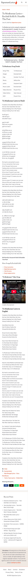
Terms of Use (18, 572)
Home (3, 9)
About (9, 569)
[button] (22, 2)
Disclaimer (22, 569)
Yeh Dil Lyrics (7, 271)
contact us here (16, 562)
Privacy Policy (10, 572)
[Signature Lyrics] (9, 2)
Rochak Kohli (8, 471)
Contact (15, 569)
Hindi (8, 9)
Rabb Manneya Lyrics (10, 269)
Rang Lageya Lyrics (9, 273)
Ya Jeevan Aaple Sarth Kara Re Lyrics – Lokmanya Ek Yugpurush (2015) (13, 540)
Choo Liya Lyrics (8, 267)
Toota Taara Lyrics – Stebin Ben (13, 478)
